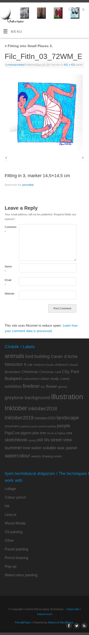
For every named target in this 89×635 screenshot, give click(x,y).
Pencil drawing (16, 558)
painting (25, 426)
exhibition (13, 386)
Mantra (52, 622)
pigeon (26, 433)
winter (58, 456)
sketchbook (16, 439)
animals (14, 356)
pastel (34, 426)
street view (61, 439)
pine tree (39, 433)
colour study (49, 378)
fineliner (31, 386)
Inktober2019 (19, 417)
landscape (68, 417)
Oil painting (13, 532)
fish (43, 386)
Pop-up (10, 566)
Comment (8, 229)
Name (8, 269)
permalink (28, 184)
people (63, 425)
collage (10, 488)
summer (13, 447)
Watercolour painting (21, 575)
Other (9, 540)
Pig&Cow (12, 433)
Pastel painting (16, 549)
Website (8, 293)
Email (8, 282)
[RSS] (83, 10)
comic (65, 378)
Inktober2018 (42, 408)
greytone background (27, 397)
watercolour (17, 455)
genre (62, 387)
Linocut (10, 514)
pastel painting (47, 426)
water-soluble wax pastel (54, 447)
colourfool (30, 379)
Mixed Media (15, 523)
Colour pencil (15, 497)
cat (29, 364)
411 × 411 (69, 64)
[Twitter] (75, 10)
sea (69, 433)
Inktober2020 (45, 418)
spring (32, 440)
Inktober (16, 408)
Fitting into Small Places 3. (29, 46)
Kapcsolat (73, 609)
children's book (43, 365)
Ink (7, 506)
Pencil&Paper (23, 622)
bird (29, 356)
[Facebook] (68, 10)
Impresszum (44, 614)
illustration (67, 396)
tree (26, 448)
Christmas (30, 372)
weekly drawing (42, 456)
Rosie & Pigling (56, 433)
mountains (12, 426)
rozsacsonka (16, 64)
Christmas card (50, 372)
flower (51, 386)
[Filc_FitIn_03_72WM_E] (44, 112)
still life (43, 440)
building (42, 356)
